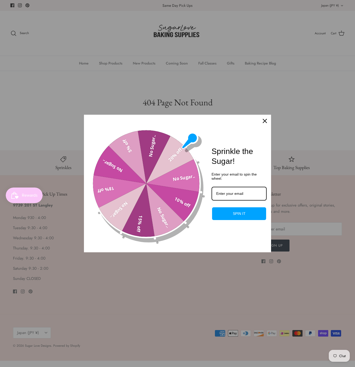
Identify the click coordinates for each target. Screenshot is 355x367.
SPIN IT (239, 213)
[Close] (265, 121)
